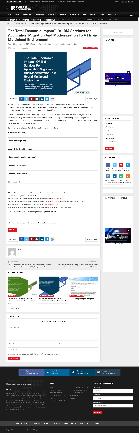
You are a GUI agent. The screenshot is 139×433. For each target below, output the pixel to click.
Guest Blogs (74, 15)
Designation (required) (17, 165)
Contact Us (80, 1)
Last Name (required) (17, 141)
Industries (25, 20)
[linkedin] (129, 2)
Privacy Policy (71, 1)
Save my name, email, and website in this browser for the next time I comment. (35, 354)
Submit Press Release (48, 1)
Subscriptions (98, 424)
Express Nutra (78, 392)
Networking (89, 19)
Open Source (100, 19)
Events (92, 15)
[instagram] (132, 2)
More (116, 19)
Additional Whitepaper (19, 24)
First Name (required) (17, 132)
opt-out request (56, 198)
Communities (12, 20)
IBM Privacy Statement (50, 204)
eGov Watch (27, 15)
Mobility (79, 19)
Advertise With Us (34, 1)
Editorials (52, 15)
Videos (101, 15)
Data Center (65, 19)
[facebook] (122, 2)
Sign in (116, 1)
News (17, 15)
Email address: (109, 138)
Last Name (108, 131)
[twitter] (126, 2)
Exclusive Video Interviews (116, 198)
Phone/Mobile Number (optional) (22, 157)
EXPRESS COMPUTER (81, 390)
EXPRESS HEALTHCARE (81, 387)
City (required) (14, 182)
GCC (84, 15)
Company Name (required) (19, 174)
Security (109, 19)
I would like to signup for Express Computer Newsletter (34, 212)
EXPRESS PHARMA (59, 400)
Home (25, 1)
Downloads (112, 15)
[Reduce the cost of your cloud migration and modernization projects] (53, 287)
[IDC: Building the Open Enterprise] (84, 287)
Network (61, 1)
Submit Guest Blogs (59, 395)
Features (63, 15)
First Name (108, 123)
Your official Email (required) (20, 149)
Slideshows (50, 20)
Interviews (40, 15)
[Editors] (7, 384)
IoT (73, 19)
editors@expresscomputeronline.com (20, 384)
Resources (12, 295)
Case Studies (37, 20)
